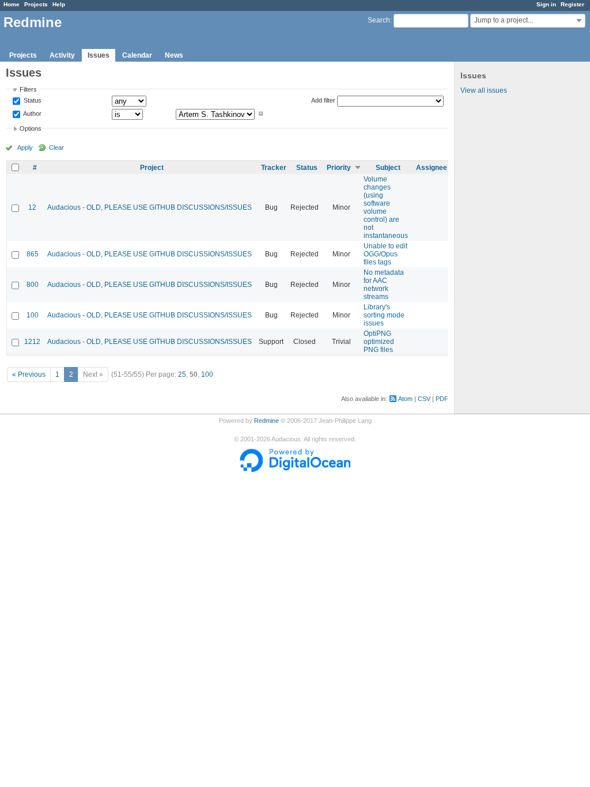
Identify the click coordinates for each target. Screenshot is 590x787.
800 (33, 285)
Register (572, 4)
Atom (405, 398)
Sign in (546, 4)
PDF (442, 398)
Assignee (431, 168)
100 (33, 315)
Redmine (266, 420)
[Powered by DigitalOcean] (295, 469)
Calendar (137, 55)
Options (30, 128)
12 (32, 207)
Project (152, 168)
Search (379, 20)
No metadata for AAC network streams (384, 284)
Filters (28, 89)
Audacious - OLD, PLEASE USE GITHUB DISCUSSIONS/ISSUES (149, 207)
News (174, 55)
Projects (36, 4)
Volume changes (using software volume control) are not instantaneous (386, 207)
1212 (32, 342)
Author (31, 113)
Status (31, 100)
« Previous (29, 374)
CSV (424, 398)
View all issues (483, 90)
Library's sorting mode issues (384, 315)
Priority (339, 168)
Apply (25, 147)
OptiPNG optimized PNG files (379, 342)
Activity (62, 55)
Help (58, 4)
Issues (98, 55)
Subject (388, 168)
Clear (56, 147)
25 (182, 374)
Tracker (273, 168)
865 (33, 254)
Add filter (323, 100)
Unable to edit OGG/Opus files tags (385, 254)
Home (11, 4)
